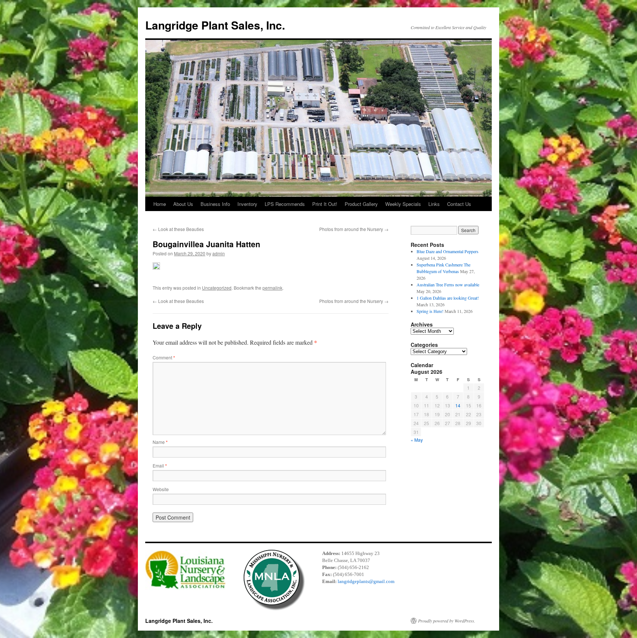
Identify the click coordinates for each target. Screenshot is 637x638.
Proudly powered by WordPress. (446, 621)
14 (457, 405)
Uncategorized (217, 287)
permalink (272, 287)
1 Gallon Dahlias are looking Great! (448, 298)
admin (218, 253)
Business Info (215, 203)
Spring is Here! (430, 311)
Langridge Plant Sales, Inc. (215, 25)
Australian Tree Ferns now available (448, 284)
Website (161, 489)
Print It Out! (324, 203)
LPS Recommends (285, 203)
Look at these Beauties (178, 229)
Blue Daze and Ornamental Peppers (447, 251)
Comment (164, 357)
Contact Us (459, 203)
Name (160, 442)
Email (160, 465)
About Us (183, 203)
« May (417, 440)
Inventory (247, 203)
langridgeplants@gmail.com (366, 581)
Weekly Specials (403, 203)
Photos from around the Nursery (354, 229)
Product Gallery (361, 203)
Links (434, 203)
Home (159, 203)
